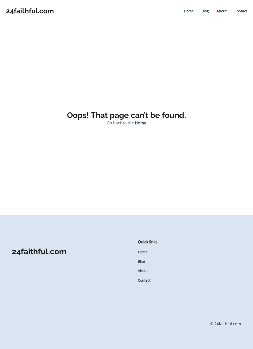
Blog (205, 11)
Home (189, 11)
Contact (240, 11)
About (222, 11)
